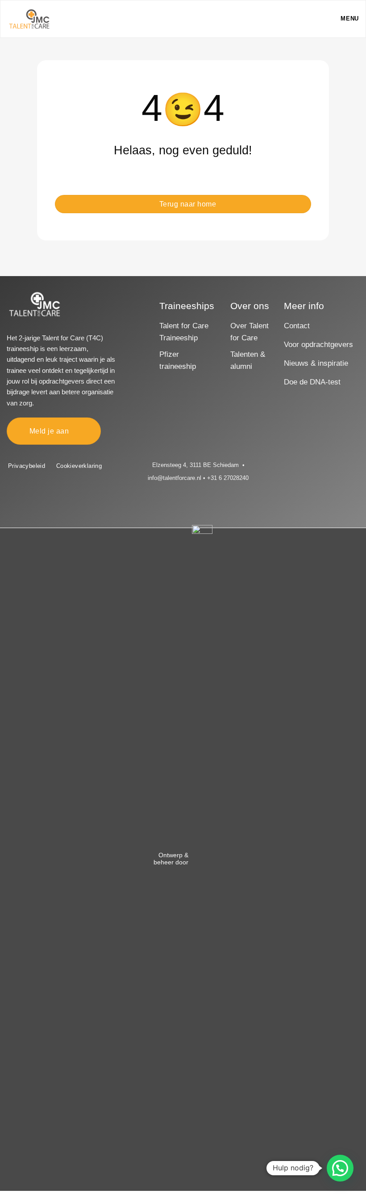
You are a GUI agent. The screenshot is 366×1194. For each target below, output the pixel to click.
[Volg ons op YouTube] (316, 465)
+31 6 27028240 (228, 478)
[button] (343, 19)
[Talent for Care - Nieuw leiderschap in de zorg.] (29, 18)
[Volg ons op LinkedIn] (305, 465)
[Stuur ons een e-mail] (293, 465)
